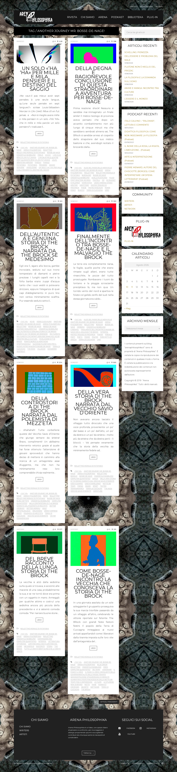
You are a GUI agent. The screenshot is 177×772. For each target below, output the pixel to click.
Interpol (104, 332)
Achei (32, 321)
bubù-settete (23, 501)
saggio (52, 165)
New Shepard (76, 684)
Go (103, 180)
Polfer (95, 337)
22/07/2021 (74, 529)
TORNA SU (87, 753)
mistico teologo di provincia (83, 334)
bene (45, 496)
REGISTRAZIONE (146, 6)
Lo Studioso (109, 682)
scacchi (81, 190)
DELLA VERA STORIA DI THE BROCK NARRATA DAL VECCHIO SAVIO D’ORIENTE (93, 402)
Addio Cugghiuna (44, 321)
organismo (37, 511)
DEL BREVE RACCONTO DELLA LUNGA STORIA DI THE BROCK (39, 567)
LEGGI (39, 134)
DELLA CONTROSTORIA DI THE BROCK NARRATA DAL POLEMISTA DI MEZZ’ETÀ (39, 410)
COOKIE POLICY (153, 763)
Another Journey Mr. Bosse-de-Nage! (87, 170)
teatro (103, 486)
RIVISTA (72, 17)
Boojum (99, 325)
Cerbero (80, 327)
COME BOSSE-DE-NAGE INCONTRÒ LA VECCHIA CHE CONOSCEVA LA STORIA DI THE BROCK (93, 583)
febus (40, 155)
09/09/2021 (20, 41)
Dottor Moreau (33, 508)
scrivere (20, 167)
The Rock (31, 349)
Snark (88, 486)
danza (95, 479)
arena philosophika (32, 150)
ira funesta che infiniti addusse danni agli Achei (38, 336)
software (94, 687)
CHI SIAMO (87, 17)
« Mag (127, 308)
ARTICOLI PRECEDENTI (108, 702)
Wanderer (52, 349)
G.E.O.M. (48, 155)
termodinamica (77, 489)
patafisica (21, 165)
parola (38, 162)
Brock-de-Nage (49, 326)
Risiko (73, 190)
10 (127, 287)
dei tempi (96, 670)
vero (107, 190)
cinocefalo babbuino (26, 155)
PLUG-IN (152, 17)
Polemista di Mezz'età (33, 513)
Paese (83, 188)
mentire (74, 185)
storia (49, 646)
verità (19, 651)
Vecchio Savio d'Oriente (37, 516)
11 (132, 287)
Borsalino (86, 175)
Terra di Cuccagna (94, 190)
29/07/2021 (20, 529)
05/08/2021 (74, 362)
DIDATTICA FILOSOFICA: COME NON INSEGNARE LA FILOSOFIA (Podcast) (140, 135)
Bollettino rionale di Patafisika (34, 142)
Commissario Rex (45, 639)
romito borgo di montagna (36, 341)
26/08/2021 (20, 201)
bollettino (89, 173)
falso (111, 178)
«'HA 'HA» (24, 148)
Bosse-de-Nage (53, 152)
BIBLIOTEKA (135, 17)
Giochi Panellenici (93, 484)
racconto (40, 646)
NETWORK (129, 209)
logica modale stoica (103, 183)
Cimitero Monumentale (27, 329)
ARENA (102, 17)
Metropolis (29, 646)
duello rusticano (99, 178)
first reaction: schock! (81, 180)
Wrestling (97, 491)
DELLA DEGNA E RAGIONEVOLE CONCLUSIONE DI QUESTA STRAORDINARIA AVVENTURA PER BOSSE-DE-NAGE (93, 84)
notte (87, 684)
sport (95, 486)
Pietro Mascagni (95, 188)
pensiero (43, 165)
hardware (107, 670)
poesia (100, 334)
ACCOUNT (159, 6)
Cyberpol (75, 330)
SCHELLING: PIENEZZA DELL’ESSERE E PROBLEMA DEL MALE (141, 56)
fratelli (96, 180)
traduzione (31, 167)
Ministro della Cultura (27, 339)
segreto (84, 687)
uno (99, 339)
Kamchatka (87, 183)
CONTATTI (133, 6)
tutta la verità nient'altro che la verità (42, 649)
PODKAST (117, 17)
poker (107, 188)
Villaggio (41, 349)
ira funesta (55, 334)
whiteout (21, 351)
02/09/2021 (74, 41)
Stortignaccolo (24, 344)
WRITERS (129, 201)
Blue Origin (102, 665)
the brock (85, 689)
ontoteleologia (23, 511)
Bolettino (47, 150)
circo (105, 667)
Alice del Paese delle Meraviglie (98, 168)
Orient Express (50, 511)
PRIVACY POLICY (138, 763)
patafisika (32, 165)
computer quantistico (80, 479)
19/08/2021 (74, 201)
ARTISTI (128, 205)
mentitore (84, 185)
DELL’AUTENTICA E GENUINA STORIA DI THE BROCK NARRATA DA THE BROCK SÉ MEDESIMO (39, 246)
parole (46, 162)
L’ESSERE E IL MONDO (136, 99)
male (44, 508)
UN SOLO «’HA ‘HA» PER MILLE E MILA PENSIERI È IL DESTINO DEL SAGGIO (39, 78)
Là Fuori (97, 682)
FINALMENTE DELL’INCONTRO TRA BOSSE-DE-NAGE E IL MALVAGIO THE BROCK (93, 246)
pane (94, 684)
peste (19, 513)
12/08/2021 (20, 362)
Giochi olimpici (77, 484)
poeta (79, 337)
